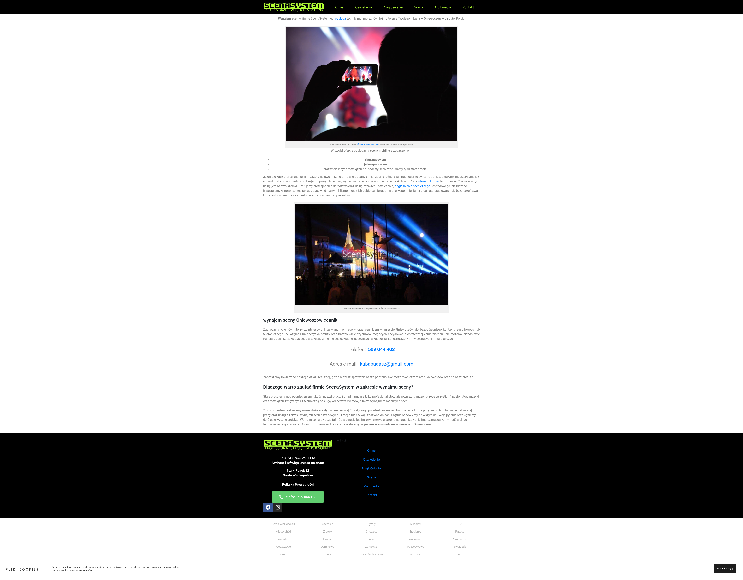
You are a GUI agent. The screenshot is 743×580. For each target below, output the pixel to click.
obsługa (340, 18)
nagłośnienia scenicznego (412, 186)
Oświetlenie (363, 7)
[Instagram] (277, 507)
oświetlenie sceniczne (367, 144)
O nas (339, 7)
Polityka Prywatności (298, 484)
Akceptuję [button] (724, 568)
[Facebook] (268, 507)
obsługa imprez (428, 181)
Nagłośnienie (393, 7)
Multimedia (443, 7)
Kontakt (468, 7)
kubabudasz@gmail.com (386, 364)
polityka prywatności (81, 570)
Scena (418, 7)
